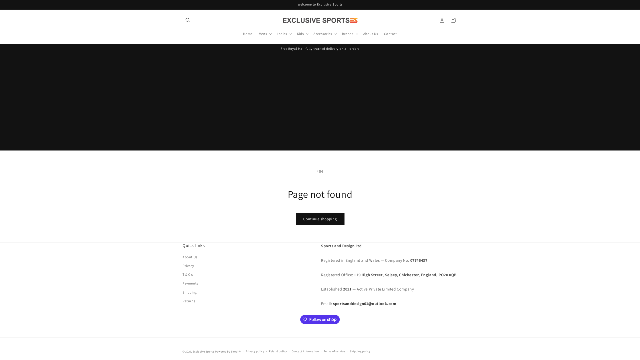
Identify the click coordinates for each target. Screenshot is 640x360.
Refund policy (278, 351)
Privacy (188, 266)
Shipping (189, 292)
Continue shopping (320, 218)
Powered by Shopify (228, 351)
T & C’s (187, 274)
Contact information (305, 351)
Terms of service (334, 351)
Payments (190, 283)
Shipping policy (360, 351)
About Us (190, 257)
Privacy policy (255, 351)
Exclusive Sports (203, 351)
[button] (188, 20)
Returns (188, 301)
